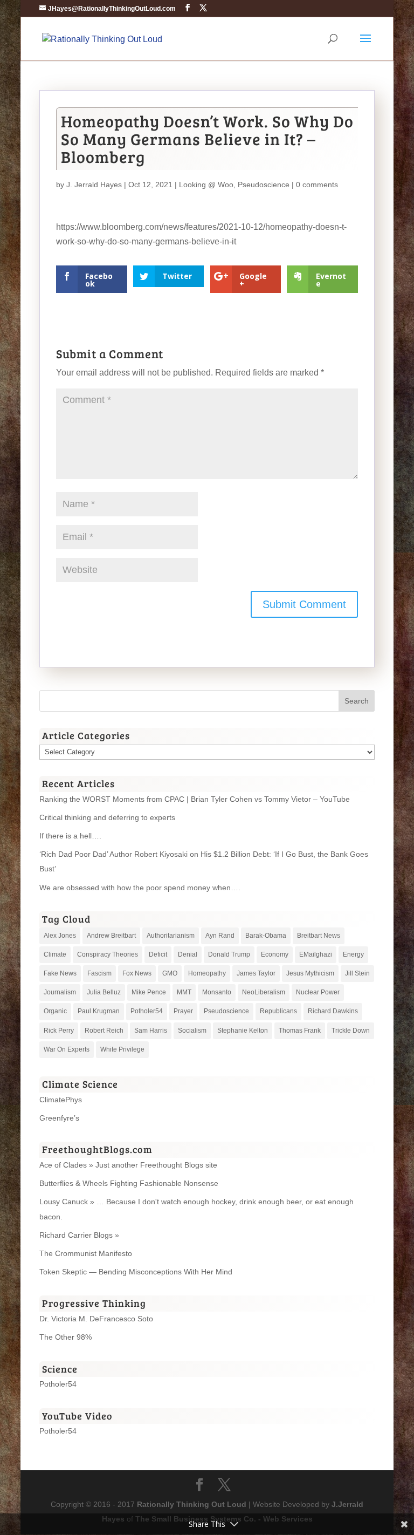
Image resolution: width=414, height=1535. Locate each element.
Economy (274, 954)
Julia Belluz (104, 992)
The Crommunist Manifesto (85, 1253)
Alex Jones (60, 935)
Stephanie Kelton (242, 1030)
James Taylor (256, 973)
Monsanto (216, 992)
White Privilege (122, 1049)
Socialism (192, 1030)
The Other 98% (65, 1337)
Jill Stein (357, 973)
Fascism (99, 973)
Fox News (136, 973)
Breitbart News (318, 935)
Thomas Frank (300, 1030)
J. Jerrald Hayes (94, 184)
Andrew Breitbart (111, 935)
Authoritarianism (171, 935)
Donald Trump (229, 954)
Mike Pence (149, 992)
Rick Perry (59, 1030)
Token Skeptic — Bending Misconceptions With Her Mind (135, 1271)
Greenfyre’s (59, 1118)
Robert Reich (104, 1030)
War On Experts (66, 1049)
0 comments (317, 184)
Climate (55, 954)
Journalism (60, 992)
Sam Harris (150, 1030)
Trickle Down (351, 1030)
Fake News (60, 973)
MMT (184, 992)
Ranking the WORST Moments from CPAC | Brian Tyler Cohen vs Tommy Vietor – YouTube (194, 799)
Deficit (158, 954)
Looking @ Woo (206, 184)
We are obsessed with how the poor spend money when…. (139, 887)
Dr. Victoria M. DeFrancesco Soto (96, 1318)
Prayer (183, 1011)
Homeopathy (207, 973)
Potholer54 (146, 1011)
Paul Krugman (99, 1011)
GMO (169, 973)
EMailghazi (315, 954)
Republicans (278, 1011)
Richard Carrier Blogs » (79, 1235)
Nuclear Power (318, 992)
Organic (55, 1011)
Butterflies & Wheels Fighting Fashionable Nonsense (128, 1183)
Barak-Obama (265, 935)
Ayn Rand (219, 935)
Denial (187, 954)
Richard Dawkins (333, 1011)
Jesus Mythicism (310, 973)
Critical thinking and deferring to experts (107, 817)
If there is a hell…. (70, 835)
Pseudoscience (263, 184)
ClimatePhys (60, 1099)
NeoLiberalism (263, 992)
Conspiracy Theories (107, 954)
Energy (353, 954)
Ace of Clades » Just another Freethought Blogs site (128, 1165)
